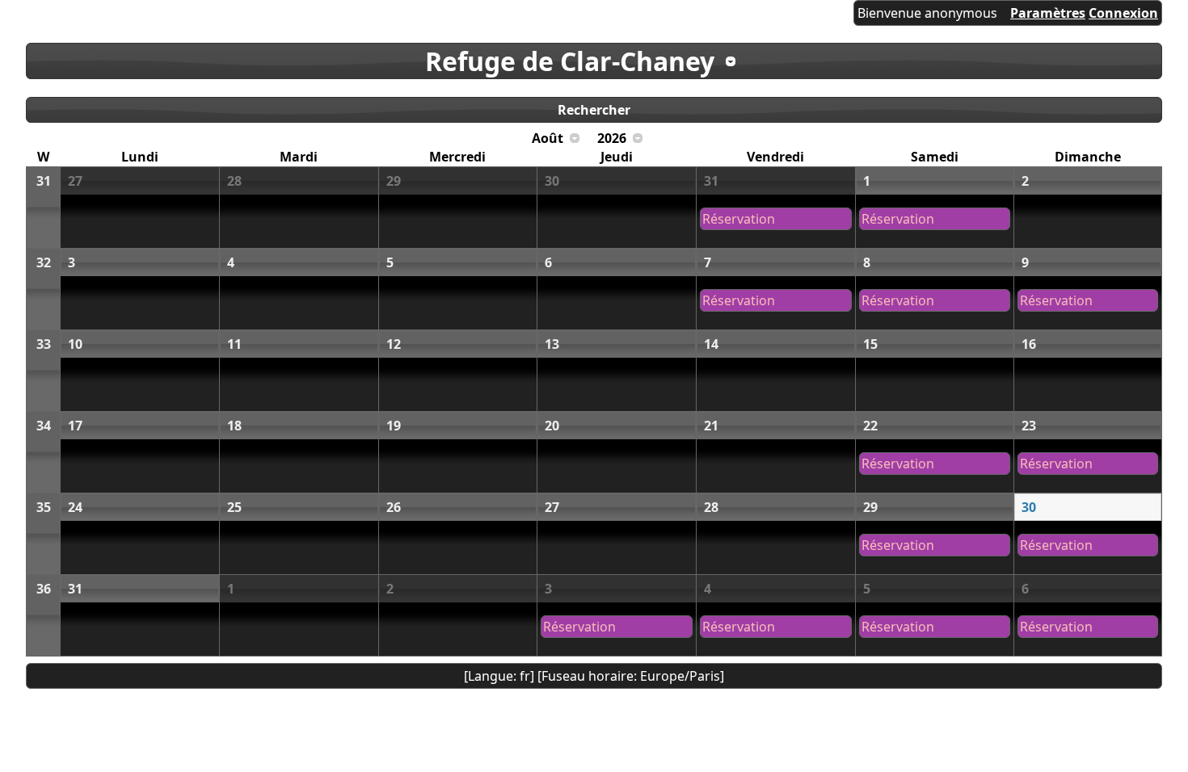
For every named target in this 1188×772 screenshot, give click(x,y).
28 (234, 181)
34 (43, 425)
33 (43, 344)
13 (552, 344)
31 (43, 181)
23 (1029, 425)
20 (552, 425)
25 (234, 507)
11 (234, 344)
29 (393, 181)
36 (43, 589)
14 (711, 344)
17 (75, 425)
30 (552, 181)
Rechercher (594, 110)
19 (393, 425)
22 (870, 425)
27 (75, 181)
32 (43, 262)
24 (75, 507)
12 (393, 344)
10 (75, 344)
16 (1029, 344)
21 (711, 425)
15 (870, 344)
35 (43, 507)
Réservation (738, 219)
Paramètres (1047, 13)
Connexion (1123, 13)
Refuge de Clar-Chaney (569, 61)
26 (393, 507)
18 (234, 425)
